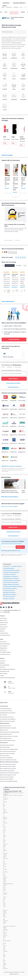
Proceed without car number (13, 383)
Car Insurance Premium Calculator (11, 570)
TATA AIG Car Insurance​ (8, 590)
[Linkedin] (9, 607)
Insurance (6, 3)
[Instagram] (6, 607)
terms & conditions (10, 543)
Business (2, 631)
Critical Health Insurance (6, 734)
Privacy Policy (3, 641)
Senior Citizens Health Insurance (7, 740)
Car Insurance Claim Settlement (11, 572)
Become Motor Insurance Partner (7, 766)
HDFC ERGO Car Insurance (9, 592)
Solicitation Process (4, 671)
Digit (13, 137)
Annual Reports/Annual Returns (7, 669)
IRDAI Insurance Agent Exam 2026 (8, 775)
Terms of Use (3, 650)
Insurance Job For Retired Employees (8, 781)
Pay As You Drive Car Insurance (10, 582)
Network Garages (7, 155)
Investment (2, 629)
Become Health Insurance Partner (8, 768)
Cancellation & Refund (5, 652)
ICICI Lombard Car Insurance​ (10, 588)
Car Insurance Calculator (6, 710)
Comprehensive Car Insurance (10, 576)
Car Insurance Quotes (16, 566)
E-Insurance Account (5, 654)
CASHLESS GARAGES (14, 12)
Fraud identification (4, 665)
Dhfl (4, 137)
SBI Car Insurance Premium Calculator (15, 184)
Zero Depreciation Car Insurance (11, 578)
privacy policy (18, 543)
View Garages (6, 143)
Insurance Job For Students (6, 779)
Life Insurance (3, 624)
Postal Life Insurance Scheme (7, 745)
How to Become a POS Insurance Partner (9, 772)
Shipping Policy (3, 648)
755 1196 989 (6, 612)
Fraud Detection (3, 646)
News (4, 6)
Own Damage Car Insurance (7, 717)
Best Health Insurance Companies (8, 728)
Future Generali (23, 138)
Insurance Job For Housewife (7, 777)
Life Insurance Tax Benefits (6, 757)
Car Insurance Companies (14, 466)
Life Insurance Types (5, 747)
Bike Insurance (3, 620)
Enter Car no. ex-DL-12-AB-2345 (9, 547)
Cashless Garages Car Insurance (11, 584)
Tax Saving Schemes (5, 635)
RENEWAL (23, 12)
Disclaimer (2, 667)
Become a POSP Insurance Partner (8, 764)
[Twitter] (11, 607)
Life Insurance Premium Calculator (8, 759)
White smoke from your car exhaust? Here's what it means (10, 491)
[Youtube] (4, 607)
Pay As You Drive (8, 357)
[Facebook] (1, 607)
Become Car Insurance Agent (10, 506)
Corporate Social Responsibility (7, 677)
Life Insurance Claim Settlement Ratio (9, 749)
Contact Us (2, 661)
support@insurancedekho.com (12, 610)
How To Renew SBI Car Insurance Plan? (14, 225)
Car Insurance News (12, 497)
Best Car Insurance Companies (7, 721)
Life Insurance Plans (4, 755)
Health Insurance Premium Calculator (9, 736)
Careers (2, 675)
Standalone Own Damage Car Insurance (12, 586)
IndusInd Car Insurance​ (8, 598)
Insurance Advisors (19, 3)
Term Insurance (3, 626)
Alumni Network (3, 673)
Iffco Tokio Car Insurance (9, 596)
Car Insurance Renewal (8, 568)
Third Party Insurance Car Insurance (11, 580)
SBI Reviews (10, 301)
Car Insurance (6, 566)
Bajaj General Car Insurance (9, 594)
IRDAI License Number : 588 (13, 791)
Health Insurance (4, 622)
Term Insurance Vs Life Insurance (8, 751)
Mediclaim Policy (4, 730)
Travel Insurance (4, 633)
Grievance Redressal (5, 643)
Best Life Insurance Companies (7, 753)
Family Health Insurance (6, 738)
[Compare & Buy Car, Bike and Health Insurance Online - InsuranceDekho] (9, 603)
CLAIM (5, 12)
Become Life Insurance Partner (7, 770)
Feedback (2, 663)
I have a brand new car (13, 387)
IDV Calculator (3, 715)
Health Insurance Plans (5, 725)
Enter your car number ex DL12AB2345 (12, 373)
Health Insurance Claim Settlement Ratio (9, 732)
